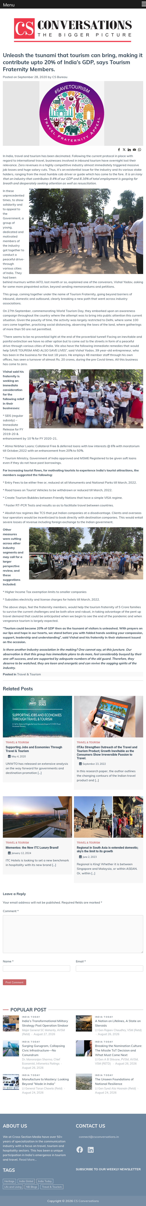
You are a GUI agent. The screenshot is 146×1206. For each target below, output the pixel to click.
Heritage (9, 1181)
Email (81, 961)
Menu (9, 5)
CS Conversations (86, 1201)
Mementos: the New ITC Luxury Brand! (32, 847)
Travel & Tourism (29, 674)
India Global (26, 1181)
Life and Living (12, 1186)
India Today (31, 1017)
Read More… (28, 1159)
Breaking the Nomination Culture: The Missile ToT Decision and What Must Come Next (118, 1050)
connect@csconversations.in (99, 1137)
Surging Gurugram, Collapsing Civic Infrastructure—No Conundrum (43, 1050)
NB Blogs (31, 1186)
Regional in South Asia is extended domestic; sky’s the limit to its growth (107, 849)
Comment (11, 911)
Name (8, 961)
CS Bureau (59, 77)
